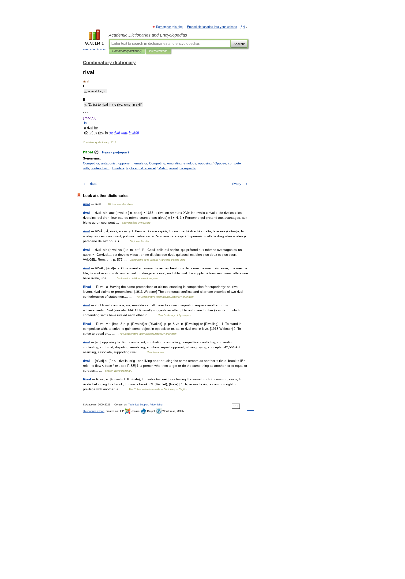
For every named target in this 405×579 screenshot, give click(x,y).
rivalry (236, 184)
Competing (157, 163)
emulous (190, 163)
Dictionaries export (93, 411)
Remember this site (170, 27)
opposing (205, 163)
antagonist (108, 163)
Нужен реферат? (116, 152)
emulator (140, 163)
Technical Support (138, 404)
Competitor (91, 163)
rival (86, 204)
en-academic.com (94, 49)
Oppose (220, 163)
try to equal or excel (141, 168)
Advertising (156, 404)
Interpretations (158, 51)
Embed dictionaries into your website (212, 27)
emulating (174, 163)
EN (242, 27)
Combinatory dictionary (127, 51)
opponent (125, 163)
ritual (93, 184)
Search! (239, 44)
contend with (100, 168)
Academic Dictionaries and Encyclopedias (148, 35)
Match (163, 168)
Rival (87, 287)
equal (173, 168)
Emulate (118, 168)
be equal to (188, 168)
